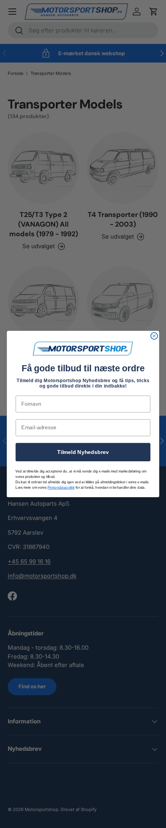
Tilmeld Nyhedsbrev (82, 452)
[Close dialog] (154, 335)
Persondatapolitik (61, 487)
